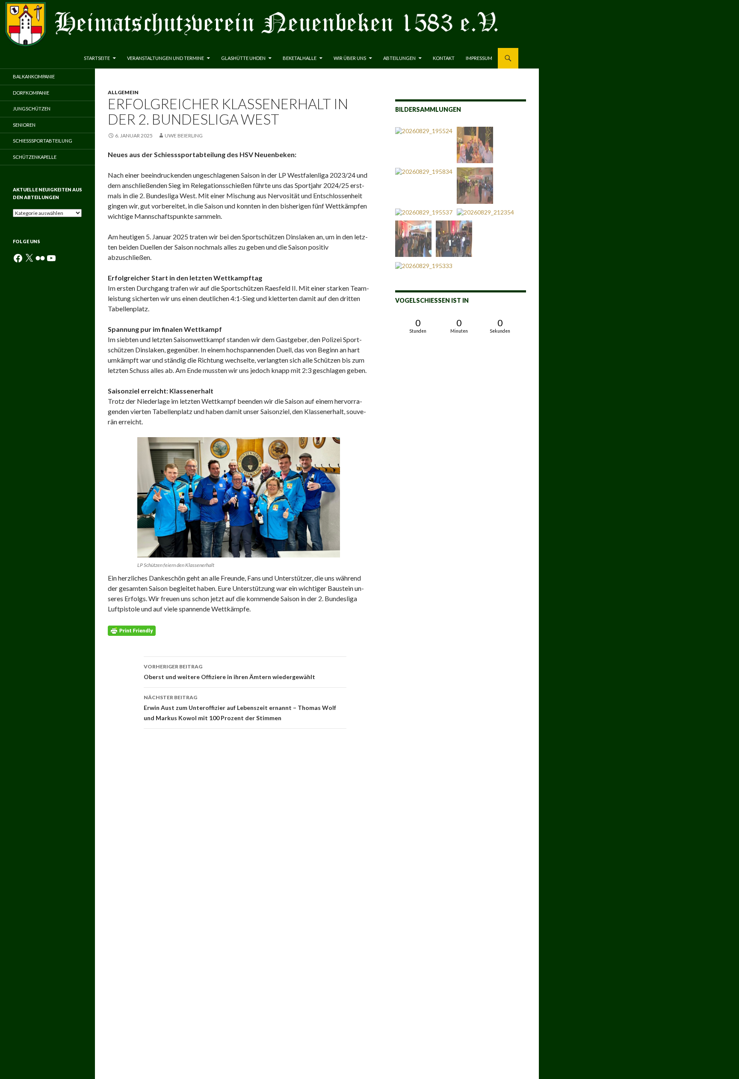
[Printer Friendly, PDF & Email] (132, 629)
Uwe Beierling (184, 135)
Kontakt (444, 58)
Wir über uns (350, 58)
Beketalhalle (299, 58)
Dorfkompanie (31, 92)
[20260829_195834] (423, 171)
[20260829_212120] (475, 185)
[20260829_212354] (485, 212)
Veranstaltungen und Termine (165, 58)
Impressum (479, 58)
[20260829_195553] (454, 239)
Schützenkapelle (34, 157)
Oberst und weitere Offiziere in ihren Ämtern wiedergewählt (229, 671)
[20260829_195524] (423, 131)
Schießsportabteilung (42, 140)
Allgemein (123, 92)
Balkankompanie (34, 76)
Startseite (97, 58)
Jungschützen (31, 108)
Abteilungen (399, 58)
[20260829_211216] (475, 145)
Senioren (24, 125)
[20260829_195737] (413, 239)
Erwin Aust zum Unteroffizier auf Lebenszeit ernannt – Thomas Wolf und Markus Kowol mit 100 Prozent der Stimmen (240, 707)
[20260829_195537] (423, 212)
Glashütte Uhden (243, 58)
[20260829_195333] (423, 265)
